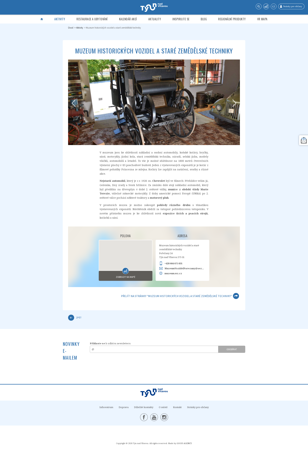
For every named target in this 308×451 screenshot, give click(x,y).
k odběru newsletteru (110, 343)
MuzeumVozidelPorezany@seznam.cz (185, 268)
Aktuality (154, 19)
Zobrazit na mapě (125, 277)
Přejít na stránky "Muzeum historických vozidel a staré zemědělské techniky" (176, 296)
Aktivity (59, 19)
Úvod (70, 27)
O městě (163, 407)
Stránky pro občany (198, 407)
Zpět (78, 317)
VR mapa (262, 19)
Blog (204, 19)
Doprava (124, 407)
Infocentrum (106, 407)
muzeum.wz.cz (173, 273)
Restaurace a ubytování (92, 19)
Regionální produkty (232, 19)
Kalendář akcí (128, 19)
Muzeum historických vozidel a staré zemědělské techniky (113, 27)
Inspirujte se (180, 19)
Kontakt (177, 407)
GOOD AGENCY (184, 443)
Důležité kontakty (143, 407)
